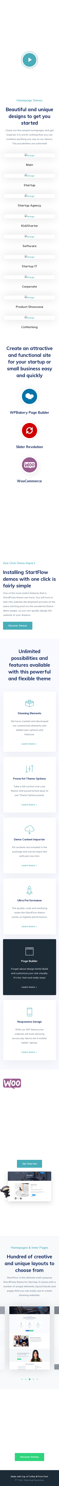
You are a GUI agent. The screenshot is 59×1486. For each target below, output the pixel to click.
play (29, 60)
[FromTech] (28, 9)
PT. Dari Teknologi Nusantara (29, 1480)
